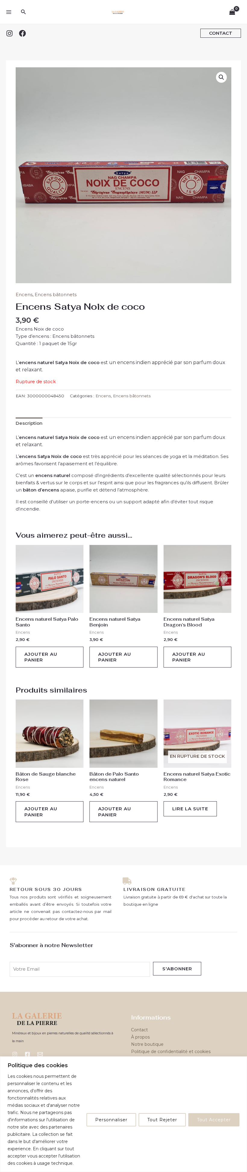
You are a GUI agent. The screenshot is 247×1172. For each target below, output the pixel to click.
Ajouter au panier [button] (40, 657)
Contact (139, 1030)
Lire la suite (190, 809)
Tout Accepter (214, 1119)
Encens (24, 294)
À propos (140, 1037)
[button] (23, 12)
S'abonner (177, 969)
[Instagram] (9, 33)
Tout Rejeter (162, 1119)
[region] (123, 1114)
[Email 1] (40, 1054)
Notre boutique (147, 1044)
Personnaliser (111, 1119)
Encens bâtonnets (56, 294)
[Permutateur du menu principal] (8, 12)
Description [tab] (29, 423)
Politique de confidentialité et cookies (171, 1051)
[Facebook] (22, 33)
